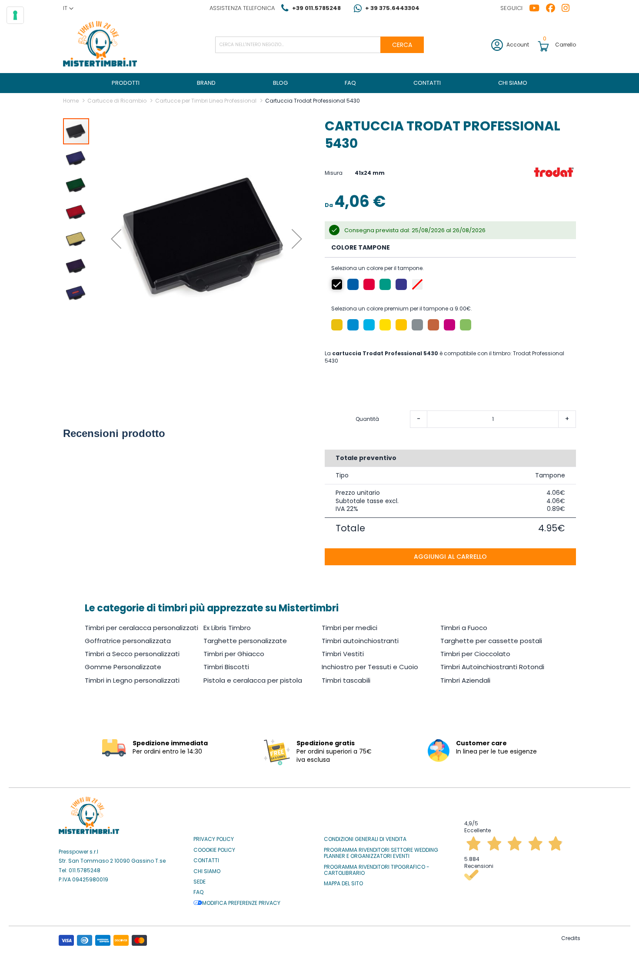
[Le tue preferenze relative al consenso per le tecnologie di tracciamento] (15, 15)
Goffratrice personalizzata (128, 640)
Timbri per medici (349, 627)
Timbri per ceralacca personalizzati (141, 627)
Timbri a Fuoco (463, 627)
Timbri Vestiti (343, 653)
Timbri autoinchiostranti (360, 640)
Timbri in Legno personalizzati (132, 680)
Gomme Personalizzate (123, 666)
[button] (68, 8)
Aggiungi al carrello (450, 556)
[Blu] (353, 284)
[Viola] (401, 284)
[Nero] (337, 284)
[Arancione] (337, 324)
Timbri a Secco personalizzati (132, 653)
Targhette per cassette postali (491, 640)
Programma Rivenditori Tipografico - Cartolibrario (376, 870)
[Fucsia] (449, 324)
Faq (198, 892)
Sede (199, 882)
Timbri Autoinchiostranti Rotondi (492, 666)
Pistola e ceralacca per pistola (252, 680)
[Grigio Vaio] (417, 324)
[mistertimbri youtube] (537, 8)
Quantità (367, 419)
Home (71, 100)
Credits (570, 938)
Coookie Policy (214, 850)
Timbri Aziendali (465, 680)
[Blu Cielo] (353, 324)
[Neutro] (417, 284)
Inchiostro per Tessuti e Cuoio (370, 666)
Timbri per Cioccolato (475, 653)
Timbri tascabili (346, 680)
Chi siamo (206, 871)
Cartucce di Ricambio (116, 100)
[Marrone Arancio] (433, 324)
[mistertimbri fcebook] (554, 8)
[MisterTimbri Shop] (100, 44)
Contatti (206, 860)
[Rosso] (369, 284)
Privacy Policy (213, 839)
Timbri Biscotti (226, 666)
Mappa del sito (343, 884)
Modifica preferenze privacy (241, 903)
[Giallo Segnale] (401, 324)
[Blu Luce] (369, 324)
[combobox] (319, 45)
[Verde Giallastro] (465, 324)
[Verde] (385, 284)
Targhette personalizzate (245, 640)
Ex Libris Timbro (227, 627)
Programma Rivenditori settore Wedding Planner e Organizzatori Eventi (381, 853)
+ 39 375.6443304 (392, 8)
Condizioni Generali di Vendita (365, 839)
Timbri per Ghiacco (233, 653)
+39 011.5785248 (316, 8)
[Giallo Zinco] (385, 324)
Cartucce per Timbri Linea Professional (205, 100)
